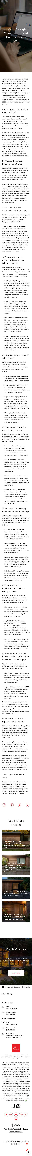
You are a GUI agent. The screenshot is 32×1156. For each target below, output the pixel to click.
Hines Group (21, 786)
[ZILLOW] (16, 1119)
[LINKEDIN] (21, 1114)
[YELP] (25, 1114)
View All (16, 929)
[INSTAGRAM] (11, 1114)
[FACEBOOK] (6, 1114)
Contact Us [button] (16, 973)
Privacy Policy (23, 1141)
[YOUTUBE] (16, 1114)
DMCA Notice (16, 1144)
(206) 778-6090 (10, 1014)
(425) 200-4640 (10, 1030)
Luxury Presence (16, 1132)
